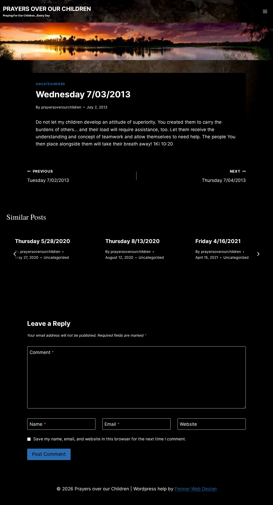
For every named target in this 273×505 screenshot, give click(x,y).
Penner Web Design (196, 488)
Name (38, 424)
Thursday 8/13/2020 (132, 241)
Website (188, 424)
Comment (42, 352)
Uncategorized (50, 84)
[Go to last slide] (15, 254)
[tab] (126, 283)
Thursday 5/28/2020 (42, 241)
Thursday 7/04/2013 (224, 176)
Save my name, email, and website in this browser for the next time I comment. (109, 438)
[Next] (258, 254)
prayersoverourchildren (61, 107)
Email (112, 424)
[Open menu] (265, 11)
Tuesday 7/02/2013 (48, 176)
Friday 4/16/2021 (218, 241)
